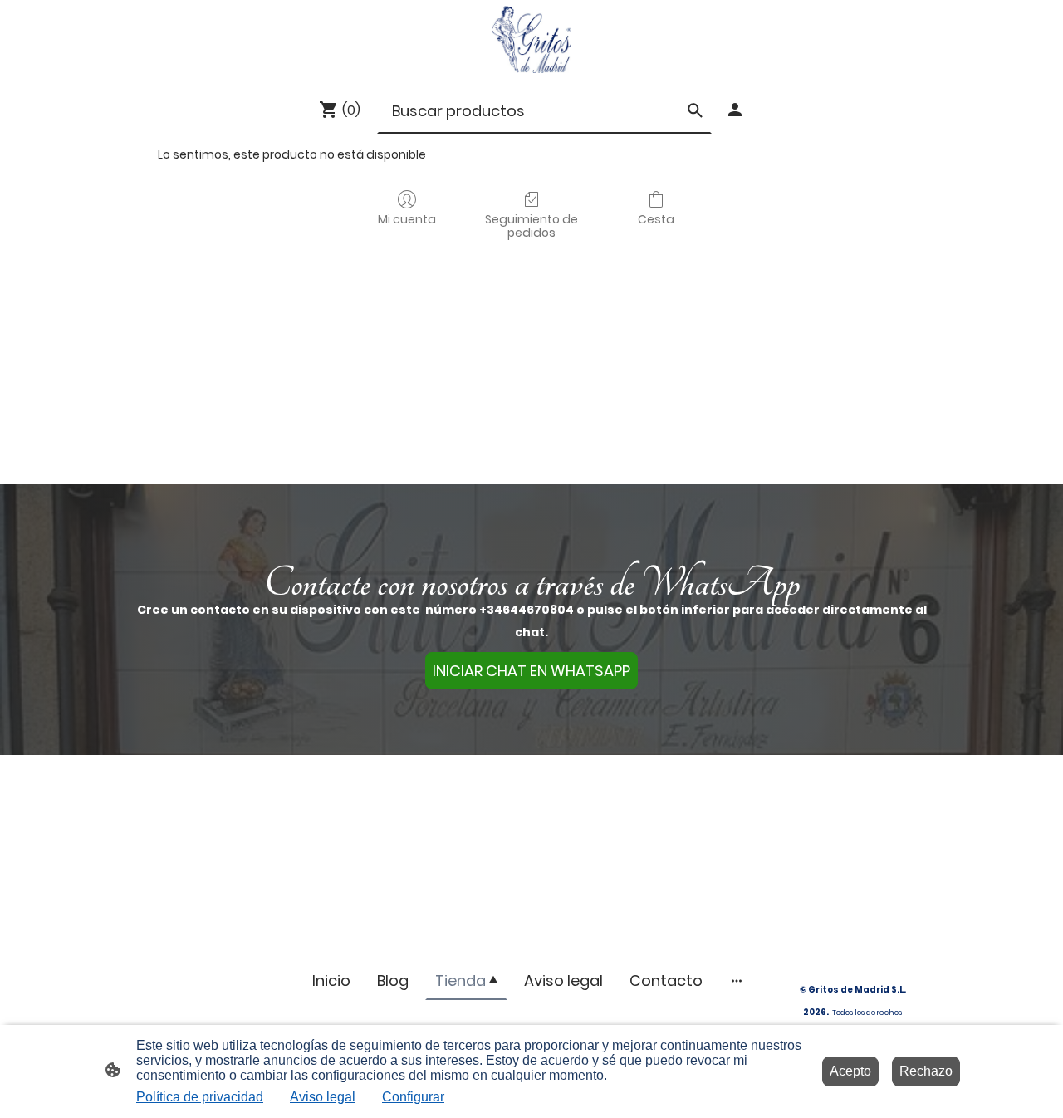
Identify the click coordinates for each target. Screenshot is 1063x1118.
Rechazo (926, 1071)
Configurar (413, 1097)
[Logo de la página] (531, 39)
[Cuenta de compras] (735, 110)
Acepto (850, 1071)
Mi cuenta (407, 219)
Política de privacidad (199, 1097)
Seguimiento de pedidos (531, 226)
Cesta (656, 219)
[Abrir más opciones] (736, 981)
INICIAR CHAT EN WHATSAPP (531, 670)
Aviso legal (322, 1097)
